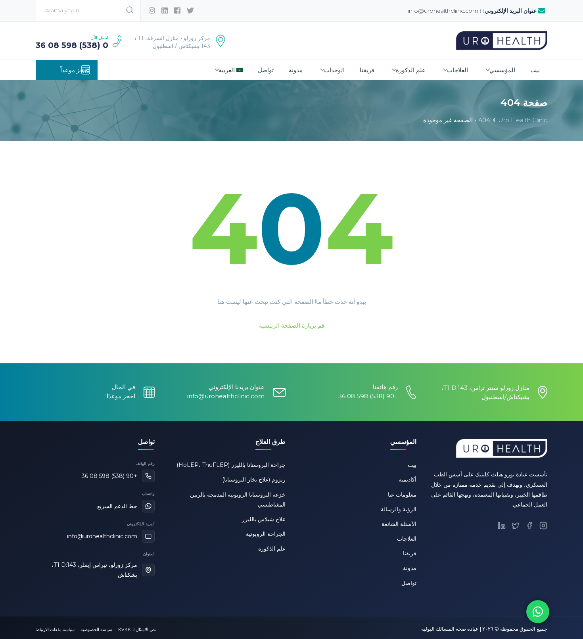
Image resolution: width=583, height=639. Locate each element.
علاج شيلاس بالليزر (264, 519)
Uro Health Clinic (522, 120)
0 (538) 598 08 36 (72, 45)
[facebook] (177, 10)
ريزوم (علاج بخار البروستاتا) (254, 479)
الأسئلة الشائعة (399, 524)
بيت (535, 70)
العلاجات (457, 70)
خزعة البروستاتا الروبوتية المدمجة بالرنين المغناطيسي (238, 499)
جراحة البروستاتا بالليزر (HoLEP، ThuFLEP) (231, 464)
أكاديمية (407, 479)
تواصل (266, 70)
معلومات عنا (402, 494)
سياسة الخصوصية (96, 629)
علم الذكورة (411, 70)
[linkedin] (164, 10)
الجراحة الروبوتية (266, 533)
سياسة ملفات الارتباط (55, 629)
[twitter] (190, 10)
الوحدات (334, 70)
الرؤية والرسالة (398, 509)
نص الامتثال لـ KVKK (137, 629)
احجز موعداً (74, 70)
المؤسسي (502, 70)
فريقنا (367, 70)
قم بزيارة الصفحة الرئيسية (291, 325)
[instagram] (152, 10)
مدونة (296, 70)
